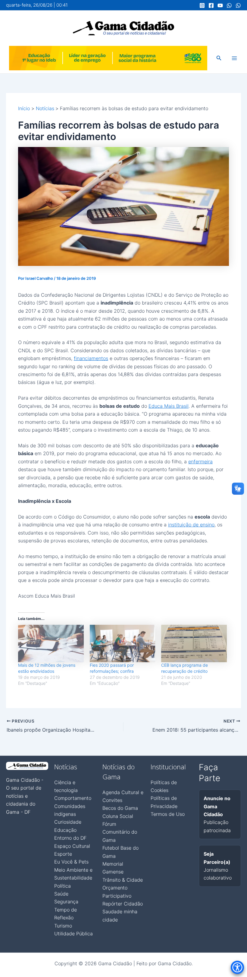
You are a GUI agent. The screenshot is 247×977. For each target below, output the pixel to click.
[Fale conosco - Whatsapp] (238, 5)
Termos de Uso (168, 814)
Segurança (66, 902)
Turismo (63, 926)
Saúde (61, 894)
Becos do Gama (120, 808)
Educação (65, 830)
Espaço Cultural (72, 846)
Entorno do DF (70, 838)
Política (62, 886)
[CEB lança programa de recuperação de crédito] (194, 643)
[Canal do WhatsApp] (229, 5)
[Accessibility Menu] (237, 967)
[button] (219, 58)
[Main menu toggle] (234, 58)
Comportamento (72, 798)
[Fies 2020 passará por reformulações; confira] (122, 643)
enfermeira (200, 461)
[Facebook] (211, 5)
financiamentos (91, 358)
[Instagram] (202, 5)
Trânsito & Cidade (122, 880)
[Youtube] (220, 5)
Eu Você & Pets (71, 862)
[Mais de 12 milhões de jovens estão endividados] (51, 643)
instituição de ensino (191, 525)
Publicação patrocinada (217, 814)
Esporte (63, 854)
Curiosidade (67, 822)
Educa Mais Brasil (169, 406)
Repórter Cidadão (122, 904)
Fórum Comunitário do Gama (119, 832)
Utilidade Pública (73, 934)
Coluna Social (117, 816)
